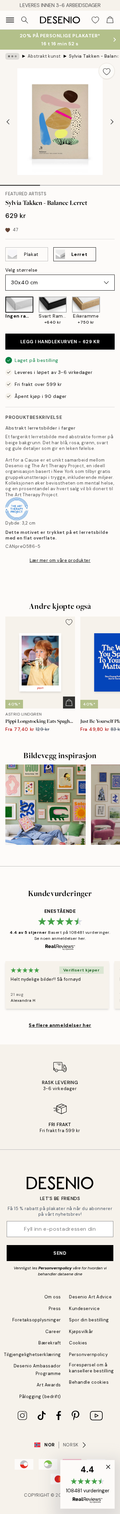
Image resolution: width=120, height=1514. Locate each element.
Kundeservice (84, 1308)
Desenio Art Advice (90, 1297)
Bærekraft (49, 1343)
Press (55, 1308)
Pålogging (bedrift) (40, 1396)
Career (53, 1331)
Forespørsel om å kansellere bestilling (91, 1367)
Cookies (78, 1343)
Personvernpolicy (55, 1268)
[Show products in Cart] (110, 20)
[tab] (20, 183)
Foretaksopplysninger (36, 1320)
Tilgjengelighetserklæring (32, 1354)
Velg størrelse (21, 270)
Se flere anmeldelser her (60, 1025)
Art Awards (49, 1385)
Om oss (52, 1297)
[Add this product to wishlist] (107, 71)
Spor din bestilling (89, 1320)
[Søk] (24, 20)
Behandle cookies (89, 1382)
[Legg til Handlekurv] (69, 703)
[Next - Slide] (112, 121)
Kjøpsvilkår (81, 1331)
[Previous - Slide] (8, 121)
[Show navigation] (10, 20)
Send (59, 1253)
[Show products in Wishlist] (95, 20)
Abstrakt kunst (44, 56)
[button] (87, 1484)
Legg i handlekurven (60, 342)
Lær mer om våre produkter (60, 560)
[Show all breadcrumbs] (12, 56)
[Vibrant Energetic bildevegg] (45, 804)
